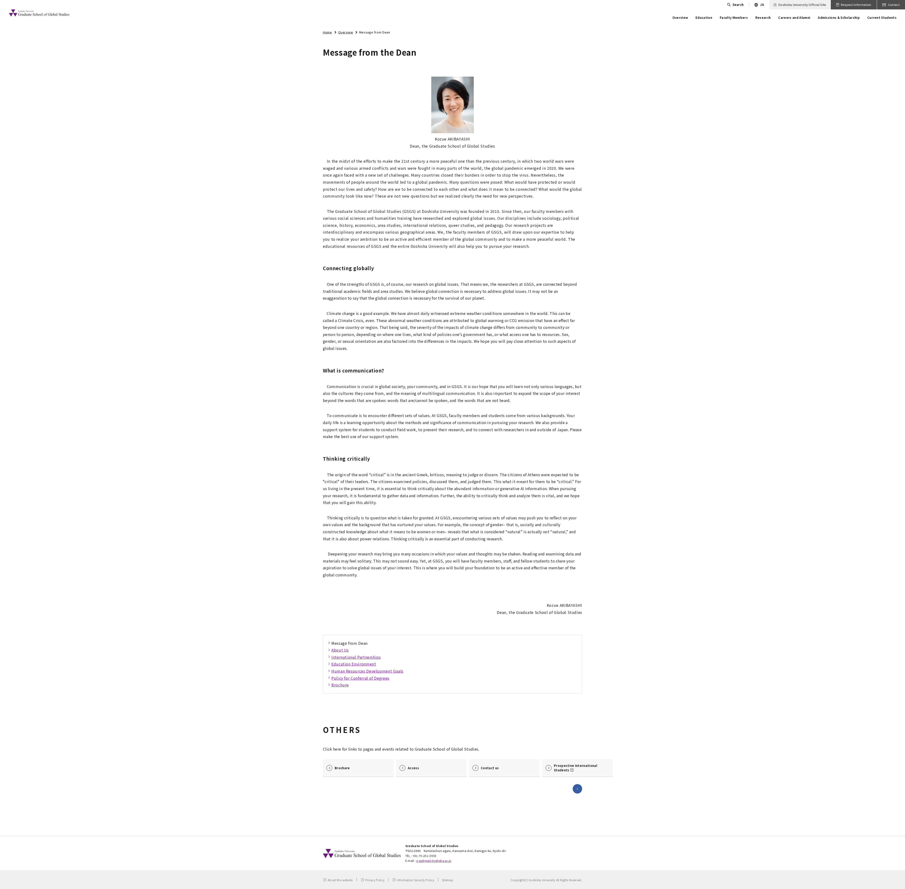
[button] (577, 789)
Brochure (340, 685)
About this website (340, 880)
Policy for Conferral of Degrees (360, 678)
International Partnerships (356, 657)
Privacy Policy (374, 880)
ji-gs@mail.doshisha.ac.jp (434, 861)
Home (327, 32)
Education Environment (353, 664)
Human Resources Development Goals (367, 671)
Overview (345, 32)
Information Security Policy (415, 880)
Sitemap (447, 880)
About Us (340, 650)
